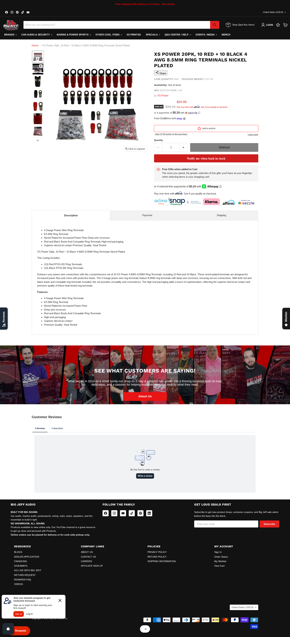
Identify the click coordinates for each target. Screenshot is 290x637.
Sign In (218, 552)
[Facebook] (106, 513)
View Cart (219, 565)
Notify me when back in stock (206, 158)
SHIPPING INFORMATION (162, 561)
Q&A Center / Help (177, 34)
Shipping (221, 215)
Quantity (158, 140)
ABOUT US (87, 552)
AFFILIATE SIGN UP (92, 565)
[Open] (8, 628)
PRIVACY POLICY (157, 552)
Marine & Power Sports (73, 34)
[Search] (214, 25)
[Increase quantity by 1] (184, 147)
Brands (9, 34)
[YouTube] (123, 513)
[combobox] (116, 25)
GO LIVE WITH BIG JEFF (27, 570)
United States (273, 12)
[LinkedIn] (149, 513)
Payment (147, 215)
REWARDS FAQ (22, 579)
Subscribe (269, 524)
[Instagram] (114, 513)
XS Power (162, 95)
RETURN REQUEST (25, 575)
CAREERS (86, 561)
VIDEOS (18, 584)
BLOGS (18, 552)
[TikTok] (132, 513)
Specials (152, 34)
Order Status (221, 556)
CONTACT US (88, 556)
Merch (226, 34)
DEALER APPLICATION (26, 556)
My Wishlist (220, 561)
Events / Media (205, 34)
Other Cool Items (107, 34)
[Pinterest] (140, 513)
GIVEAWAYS (20, 565)
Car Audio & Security (35, 34)
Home (35, 45)
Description (71, 215)
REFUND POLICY (157, 556)
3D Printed (134, 34)
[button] (38, 56)
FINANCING (20, 561)
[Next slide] (38, 140)
